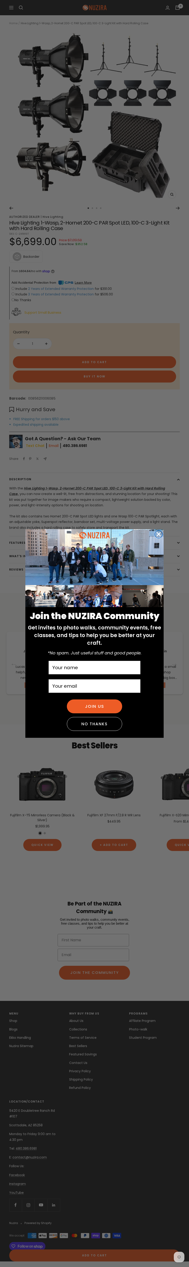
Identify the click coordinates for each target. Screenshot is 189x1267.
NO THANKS (94, 724)
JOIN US (94, 706)
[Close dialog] (159, 534)
